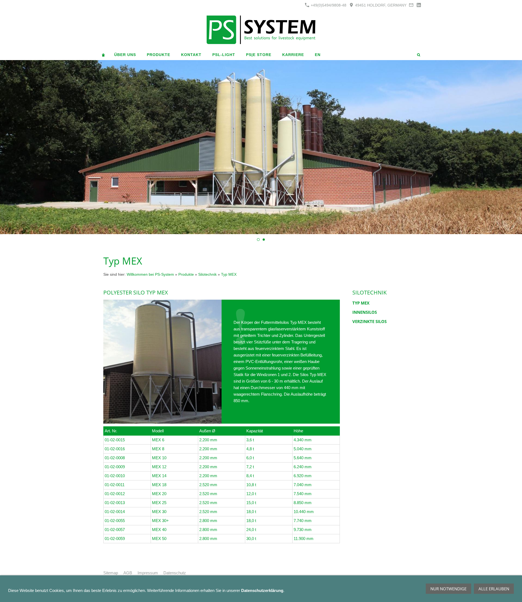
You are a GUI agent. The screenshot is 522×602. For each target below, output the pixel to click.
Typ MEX (229, 274)
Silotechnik (207, 274)
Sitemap (110, 572)
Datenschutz (174, 572)
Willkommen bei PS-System (150, 274)
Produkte (186, 274)
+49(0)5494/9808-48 (328, 5)
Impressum (148, 572)
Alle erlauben (493, 588)
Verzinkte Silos (369, 321)
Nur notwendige (448, 588)
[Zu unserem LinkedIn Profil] (418, 5)
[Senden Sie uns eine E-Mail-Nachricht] (411, 5)
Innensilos (364, 312)
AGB (127, 572)
